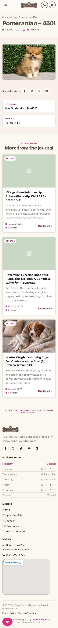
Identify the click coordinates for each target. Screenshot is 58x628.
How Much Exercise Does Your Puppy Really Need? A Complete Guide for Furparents (28, 279)
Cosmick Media (39, 619)
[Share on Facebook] (25, 91)
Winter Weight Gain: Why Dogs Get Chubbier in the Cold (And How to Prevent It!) (27, 361)
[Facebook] (5, 448)
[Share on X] (32, 91)
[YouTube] (29, 448)
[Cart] (52, 4)
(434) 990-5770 (15, 554)
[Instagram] (13, 448)
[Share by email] (47, 91)
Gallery (13, 17)
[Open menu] (5, 4)
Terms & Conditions (14, 531)
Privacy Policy (10, 525)
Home (5, 17)
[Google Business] (37, 448)
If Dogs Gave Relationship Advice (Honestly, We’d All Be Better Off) (26, 196)
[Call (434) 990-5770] (44, 4)
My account (9, 520)
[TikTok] (21, 448)
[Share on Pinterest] (39, 91)
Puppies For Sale (12, 515)
